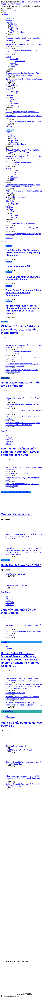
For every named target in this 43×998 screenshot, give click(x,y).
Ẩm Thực (14, 101)
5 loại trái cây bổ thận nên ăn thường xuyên (23, 122)
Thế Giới (13, 24)
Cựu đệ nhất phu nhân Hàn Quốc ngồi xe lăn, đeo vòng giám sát (22, 365)
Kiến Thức (10, 89)
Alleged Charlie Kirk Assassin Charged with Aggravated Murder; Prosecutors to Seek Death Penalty (23, 309)
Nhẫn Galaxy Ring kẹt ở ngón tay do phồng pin (20, 384)
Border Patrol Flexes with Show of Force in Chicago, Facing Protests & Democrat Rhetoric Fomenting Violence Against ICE (20, 659)
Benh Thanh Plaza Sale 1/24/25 (21, 565)
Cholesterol (10, 635)
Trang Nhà (10, 18)
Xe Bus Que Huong (18, 32)
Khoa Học (14, 91)
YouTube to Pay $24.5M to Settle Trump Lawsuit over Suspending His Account (23, 252)
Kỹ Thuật (13, 93)
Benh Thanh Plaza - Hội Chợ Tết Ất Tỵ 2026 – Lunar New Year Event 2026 (24, 536)
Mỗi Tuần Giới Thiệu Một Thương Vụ (16, 492)
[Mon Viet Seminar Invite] (16, 509)
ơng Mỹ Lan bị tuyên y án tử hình (19, 750)
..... (18, 996)
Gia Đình (9, 97)
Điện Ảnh (14, 59)
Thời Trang (14, 106)
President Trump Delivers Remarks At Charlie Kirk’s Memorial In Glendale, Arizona (24, 704)
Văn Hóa (9, 95)
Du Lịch (13, 63)
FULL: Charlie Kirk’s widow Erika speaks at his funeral (23, 278)
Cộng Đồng (14, 26)
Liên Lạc (9, 126)
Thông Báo (5, 560)
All (7, 435)
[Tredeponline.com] (9, 10)
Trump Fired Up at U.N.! (18, 266)
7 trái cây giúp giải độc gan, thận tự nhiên (22, 112)
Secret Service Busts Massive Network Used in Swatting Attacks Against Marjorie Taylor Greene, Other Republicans (24, 687)
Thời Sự (9, 22)
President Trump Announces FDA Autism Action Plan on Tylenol (22, 698)
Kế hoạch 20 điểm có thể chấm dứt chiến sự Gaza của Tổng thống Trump (23, 39)
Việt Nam (14, 28)
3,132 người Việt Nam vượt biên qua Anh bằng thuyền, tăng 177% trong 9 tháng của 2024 (23, 778)
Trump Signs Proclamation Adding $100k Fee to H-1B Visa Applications (24, 292)
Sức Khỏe (14, 103)
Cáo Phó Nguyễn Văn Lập (16, 586)
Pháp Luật (14, 30)
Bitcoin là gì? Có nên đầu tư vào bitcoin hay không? (20, 3)
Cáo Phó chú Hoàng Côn (16, 574)
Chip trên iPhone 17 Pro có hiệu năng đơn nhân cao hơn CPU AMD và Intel (23, 424)
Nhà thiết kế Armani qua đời (17, 85)
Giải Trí (8, 57)
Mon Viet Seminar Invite (16, 514)
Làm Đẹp (14, 99)
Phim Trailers (20, 61)
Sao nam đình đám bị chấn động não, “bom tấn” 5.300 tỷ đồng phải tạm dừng (23, 74)
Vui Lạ (12, 67)
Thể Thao (14, 65)
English (9, 20)
